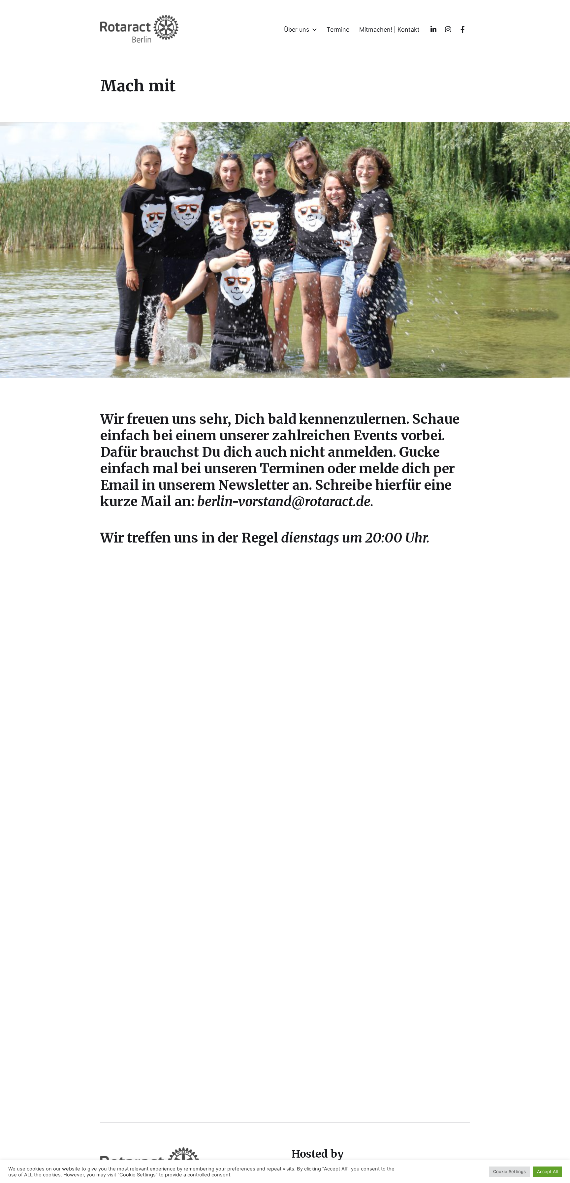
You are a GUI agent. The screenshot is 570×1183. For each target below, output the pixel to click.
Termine (338, 30)
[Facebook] (462, 29)
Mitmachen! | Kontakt (389, 30)
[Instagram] (448, 29)
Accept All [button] (547, 1171)
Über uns (296, 30)
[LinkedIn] (433, 29)
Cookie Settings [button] (509, 1171)
